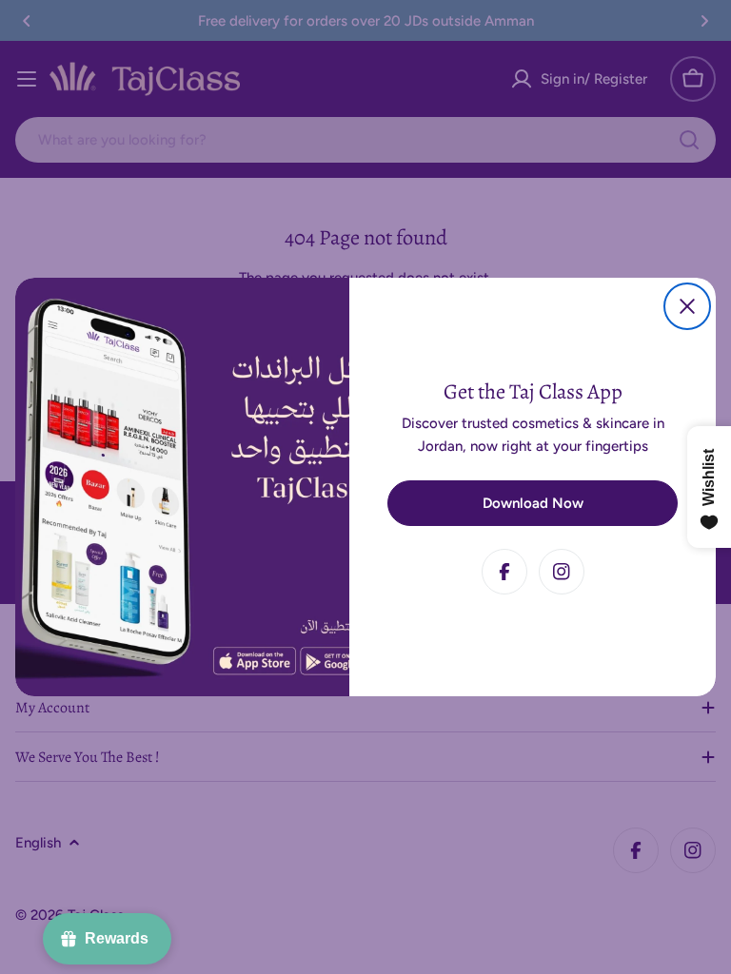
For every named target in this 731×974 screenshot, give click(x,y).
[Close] (687, 306)
